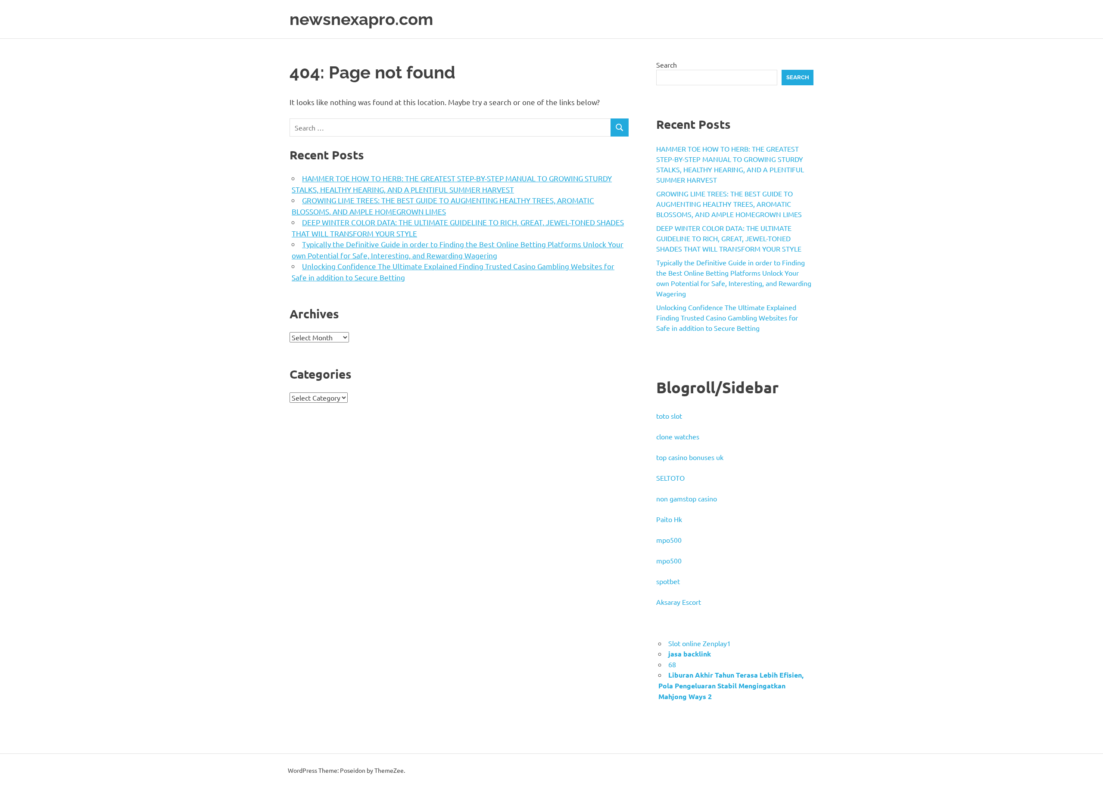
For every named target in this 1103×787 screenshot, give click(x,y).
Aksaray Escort (678, 601)
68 (672, 664)
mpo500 (669, 539)
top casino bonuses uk (689, 457)
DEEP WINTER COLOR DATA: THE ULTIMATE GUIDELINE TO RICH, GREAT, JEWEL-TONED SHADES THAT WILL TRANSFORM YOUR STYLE (728, 238)
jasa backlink (689, 653)
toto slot (669, 415)
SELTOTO (670, 477)
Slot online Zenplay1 (699, 643)
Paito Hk (669, 519)
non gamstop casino (686, 498)
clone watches (677, 436)
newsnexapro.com (361, 19)
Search (666, 64)
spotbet (668, 581)
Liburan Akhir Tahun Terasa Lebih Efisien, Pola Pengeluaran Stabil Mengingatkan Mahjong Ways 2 (731, 685)
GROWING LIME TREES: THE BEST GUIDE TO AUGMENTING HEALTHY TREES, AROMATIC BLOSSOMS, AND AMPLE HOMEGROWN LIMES (729, 203)
